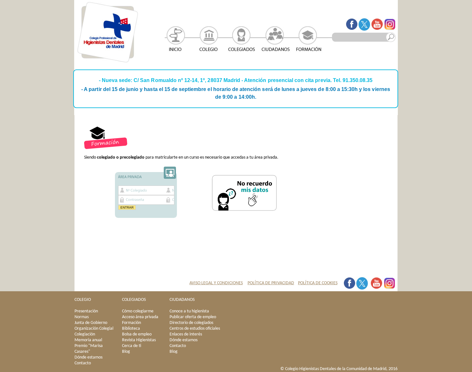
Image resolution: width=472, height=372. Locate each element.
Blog (126, 351)
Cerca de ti (131, 345)
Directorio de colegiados (191, 322)
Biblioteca (131, 328)
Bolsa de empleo (137, 334)
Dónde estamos (88, 357)
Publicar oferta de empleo (193, 317)
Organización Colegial (93, 328)
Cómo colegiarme (137, 311)
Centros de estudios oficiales (195, 328)
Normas (81, 317)
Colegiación (84, 334)
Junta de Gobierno (90, 322)
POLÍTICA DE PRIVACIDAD (271, 283)
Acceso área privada (140, 317)
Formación (131, 322)
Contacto (82, 363)
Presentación (86, 311)
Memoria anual (88, 340)
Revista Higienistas (139, 340)
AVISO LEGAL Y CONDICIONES (216, 283)
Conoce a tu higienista (189, 311)
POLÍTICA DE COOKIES (317, 283)
